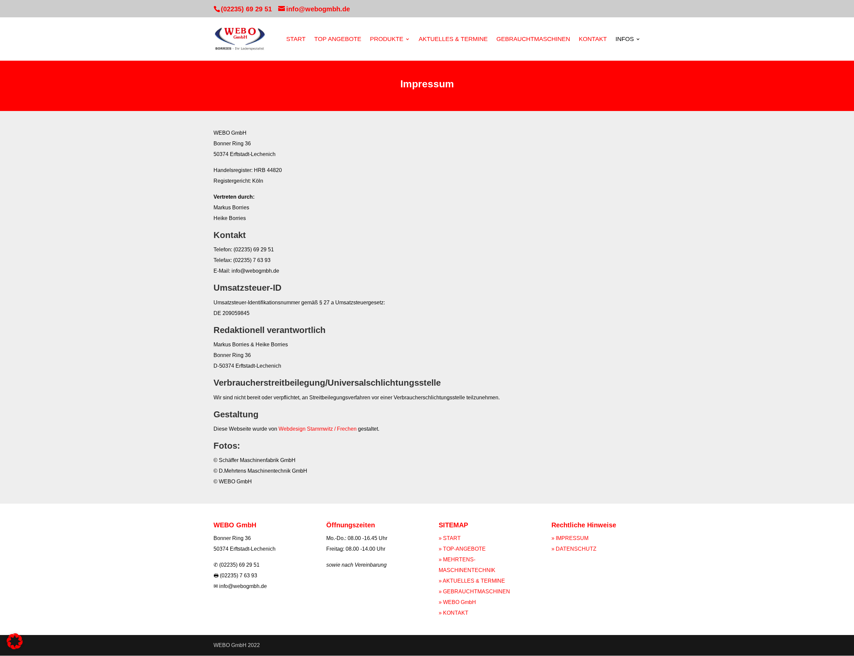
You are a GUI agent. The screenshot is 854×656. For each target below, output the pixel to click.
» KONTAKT (453, 613)
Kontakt (593, 39)
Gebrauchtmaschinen (533, 39)
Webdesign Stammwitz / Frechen (318, 429)
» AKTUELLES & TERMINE (472, 581)
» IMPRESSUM (569, 538)
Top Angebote (337, 39)
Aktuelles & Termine (453, 39)
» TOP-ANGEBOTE (462, 549)
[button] (14, 641)
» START (450, 538)
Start (296, 39)
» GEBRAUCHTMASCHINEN (474, 591)
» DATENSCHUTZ (573, 549)
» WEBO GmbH (457, 602)
